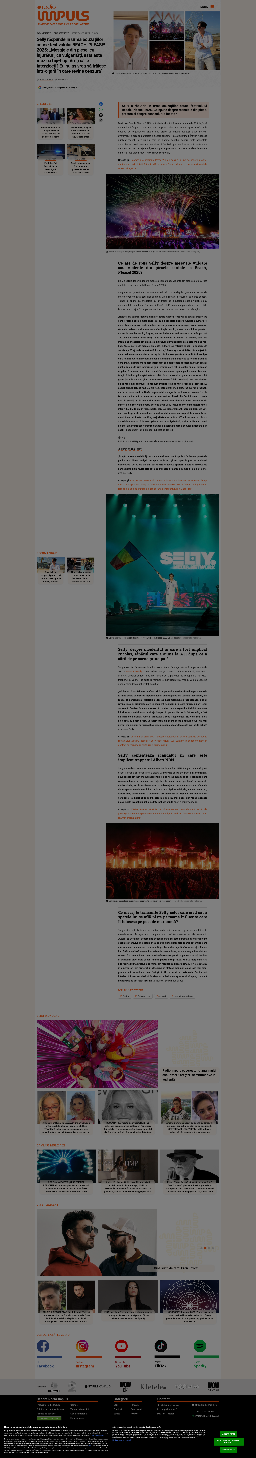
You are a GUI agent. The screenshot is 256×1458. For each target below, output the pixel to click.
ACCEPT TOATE (228, 1434)
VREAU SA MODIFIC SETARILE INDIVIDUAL (229, 1442)
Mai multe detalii (97, 1435)
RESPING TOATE (228, 1450)
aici (89, 1446)
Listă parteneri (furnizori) (121, 1440)
